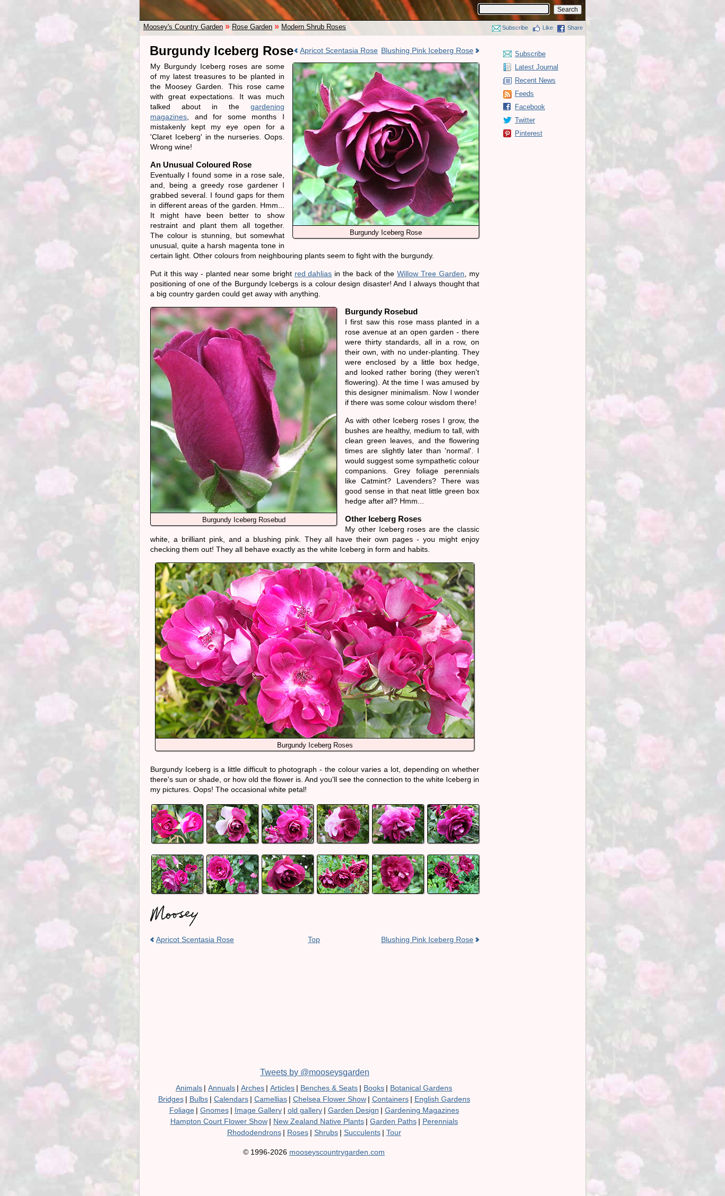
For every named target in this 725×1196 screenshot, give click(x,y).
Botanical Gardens (421, 1088)
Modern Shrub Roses (313, 27)
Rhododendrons (254, 1132)
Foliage (181, 1110)
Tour (393, 1132)
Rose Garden (252, 27)
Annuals (221, 1088)
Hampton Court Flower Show (218, 1121)
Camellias (270, 1099)
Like (547, 27)
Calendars (231, 1099)
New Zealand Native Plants (318, 1121)
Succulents (362, 1132)
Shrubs (326, 1132)
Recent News (535, 80)
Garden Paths (393, 1121)
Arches (252, 1088)
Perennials (440, 1121)
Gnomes (214, 1110)
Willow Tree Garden (430, 273)
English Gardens (442, 1099)
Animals (189, 1088)
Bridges (171, 1099)
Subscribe (515, 27)
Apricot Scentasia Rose (339, 50)
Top (314, 939)
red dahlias (313, 273)
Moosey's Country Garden (183, 27)
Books (374, 1088)
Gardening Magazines (422, 1110)
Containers (390, 1099)
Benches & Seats (329, 1088)
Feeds (524, 94)
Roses (297, 1132)
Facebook (530, 107)
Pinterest (528, 133)
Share (575, 27)
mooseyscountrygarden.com (337, 1152)
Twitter (525, 120)
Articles (282, 1088)
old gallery (305, 1110)
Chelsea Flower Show (329, 1099)
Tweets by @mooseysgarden (314, 1072)
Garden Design (353, 1110)
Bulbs (198, 1099)
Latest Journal (536, 67)
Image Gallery (258, 1110)
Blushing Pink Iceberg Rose (427, 50)
